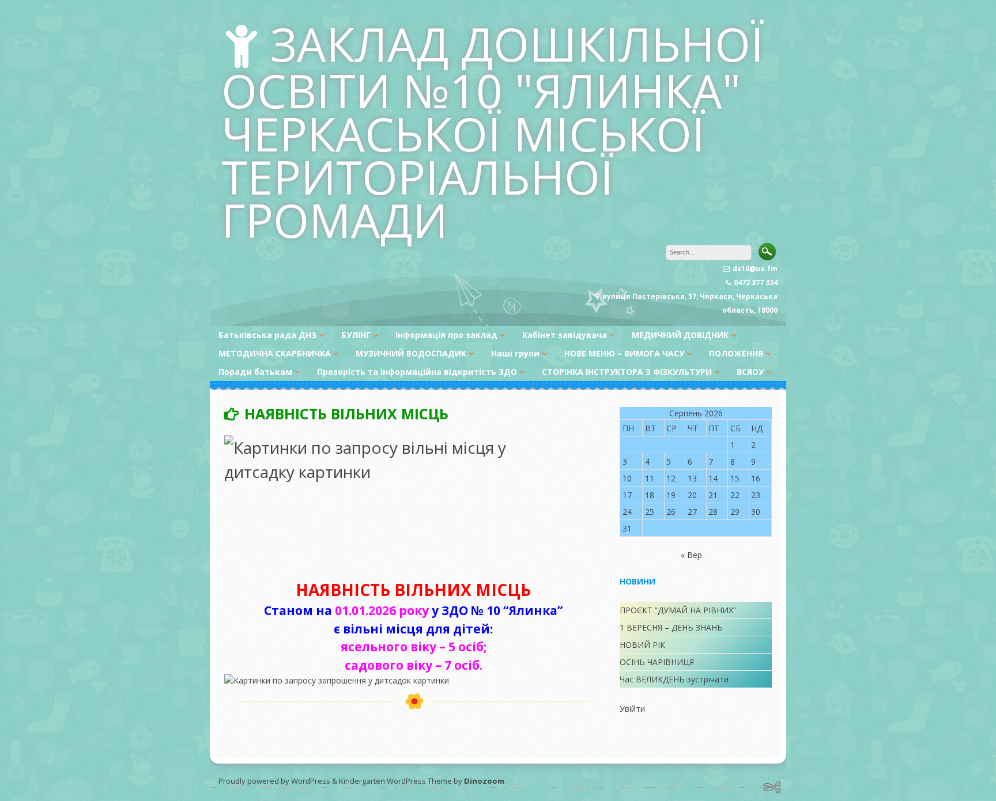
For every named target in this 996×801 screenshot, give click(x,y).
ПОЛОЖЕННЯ (736, 353)
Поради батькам (255, 371)
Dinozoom (484, 781)
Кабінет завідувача (564, 334)
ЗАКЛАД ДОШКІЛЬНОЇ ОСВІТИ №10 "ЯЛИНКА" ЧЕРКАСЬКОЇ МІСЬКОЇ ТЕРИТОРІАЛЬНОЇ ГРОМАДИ (492, 131)
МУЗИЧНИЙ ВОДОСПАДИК (411, 353)
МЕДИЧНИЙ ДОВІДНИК (680, 334)
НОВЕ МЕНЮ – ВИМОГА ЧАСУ (624, 353)
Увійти (632, 708)
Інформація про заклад (446, 334)
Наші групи (515, 353)
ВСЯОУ (750, 371)
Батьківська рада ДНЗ (267, 334)
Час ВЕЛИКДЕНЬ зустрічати (674, 679)
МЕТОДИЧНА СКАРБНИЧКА (274, 353)
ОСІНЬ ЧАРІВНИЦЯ (657, 661)
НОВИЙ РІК (642, 644)
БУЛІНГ (356, 334)
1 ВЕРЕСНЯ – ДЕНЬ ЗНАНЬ (671, 627)
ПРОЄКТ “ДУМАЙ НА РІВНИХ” (678, 610)
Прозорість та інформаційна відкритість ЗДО (417, 371)
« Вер (691, 554)
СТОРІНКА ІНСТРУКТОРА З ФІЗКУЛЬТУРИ (627, 371)
